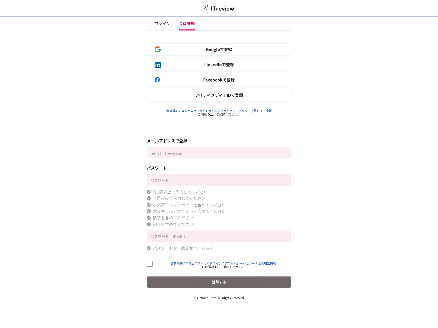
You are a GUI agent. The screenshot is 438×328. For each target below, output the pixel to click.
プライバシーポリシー (235, 110)
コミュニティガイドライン (199, 110)
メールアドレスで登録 (167, 141)
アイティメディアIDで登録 (219, 95)
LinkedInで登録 (219, 64)
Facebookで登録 (219, 79)
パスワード (157, 168)
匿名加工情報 (262, 110)
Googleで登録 (219, 49)
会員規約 (172, 110)
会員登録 (187, 23)
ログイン (162, 23)
